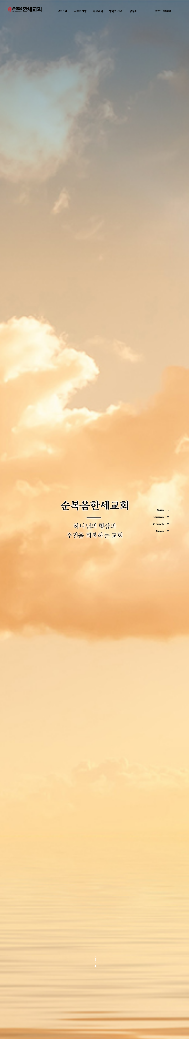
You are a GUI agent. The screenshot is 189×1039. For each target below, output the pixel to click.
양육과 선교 (115, 11)
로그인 (158, 11)
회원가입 (167, 11)
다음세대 (98, 11)
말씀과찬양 (80, 11)
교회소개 (62, 11)
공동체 (133, 11)
